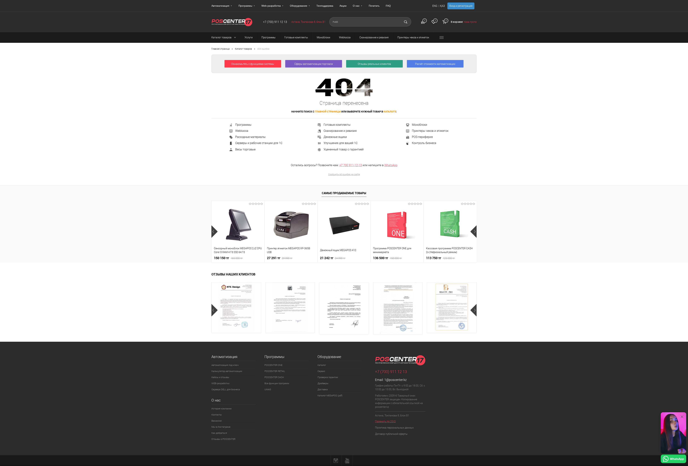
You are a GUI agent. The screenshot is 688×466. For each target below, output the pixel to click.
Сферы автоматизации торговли (313, 64)
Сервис (321, 371)
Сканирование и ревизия (340, 131)
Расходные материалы (250, 137)
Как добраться (219, 433)
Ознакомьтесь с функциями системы (252, 64)
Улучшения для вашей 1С (340, 143)
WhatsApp (390, 165)
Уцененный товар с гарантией (344, 149)
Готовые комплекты (337, 124)
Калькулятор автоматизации (226, 371)
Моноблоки (419, 124)
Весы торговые (245, 149)
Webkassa (241, 131)
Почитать (374, 5)
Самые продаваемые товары (344, 193)
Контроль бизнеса (424, 143)
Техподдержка (324, 5)
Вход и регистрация (460, 5)
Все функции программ (276, 383)
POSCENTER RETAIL (274, 371)
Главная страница (220, 49)
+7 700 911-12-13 (350, 165)
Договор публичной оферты (391, 434)
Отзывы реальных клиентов (374, 64)
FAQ (388, 5)
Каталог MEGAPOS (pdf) (329, 395)
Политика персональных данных (394, 427)
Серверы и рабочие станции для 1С (258, 143)
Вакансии (216, 420)
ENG (434, 5)
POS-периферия (422, 137)
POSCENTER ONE (273, 365)
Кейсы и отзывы (220, 377)
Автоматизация (221, 5)
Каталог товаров (221, 37)
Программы (246, 5)
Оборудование (300, 5)
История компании (221, 408)
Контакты (216, 414)
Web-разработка (272, 5)
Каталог (321, 365)
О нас (357, 5)
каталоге (390, 111)
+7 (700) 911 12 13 (275, 22)
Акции (343, 5)
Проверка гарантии (327, 377)
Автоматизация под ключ (225, 365)
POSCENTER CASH (274, 377)
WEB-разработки (220, 383)
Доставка (322, 389)
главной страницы (328, 111)
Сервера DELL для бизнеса (225, 389)
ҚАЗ (442, 5)
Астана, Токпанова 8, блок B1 (308, 21)
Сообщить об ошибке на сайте (344, 174)
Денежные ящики (335, 137)
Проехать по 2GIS (385, 421)
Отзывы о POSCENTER (223, 439)
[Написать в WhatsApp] (673, 459)
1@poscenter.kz (395, 380)
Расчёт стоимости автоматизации (435, 64)
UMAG (267, 389)
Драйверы (322, 383)
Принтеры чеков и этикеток (430, 131)
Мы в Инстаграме (220, 427)
